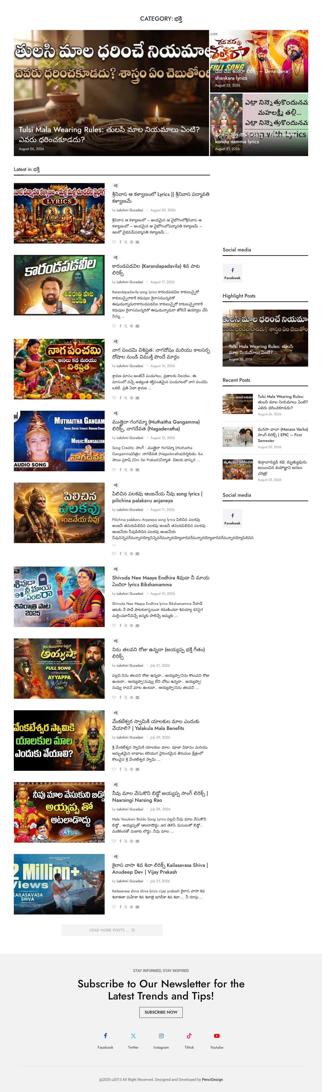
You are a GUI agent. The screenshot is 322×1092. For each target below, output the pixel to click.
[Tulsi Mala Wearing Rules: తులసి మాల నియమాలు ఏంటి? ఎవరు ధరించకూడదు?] (111, 93)
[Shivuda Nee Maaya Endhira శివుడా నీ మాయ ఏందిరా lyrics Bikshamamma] (59, 597)
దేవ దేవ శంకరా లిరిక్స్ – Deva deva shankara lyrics (251, 75)
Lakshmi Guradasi (130, 210)
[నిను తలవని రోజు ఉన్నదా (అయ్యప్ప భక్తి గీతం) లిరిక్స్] (59, 668)
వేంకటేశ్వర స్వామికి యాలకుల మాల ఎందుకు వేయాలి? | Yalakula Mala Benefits (155, 725)
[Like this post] (114, 242)
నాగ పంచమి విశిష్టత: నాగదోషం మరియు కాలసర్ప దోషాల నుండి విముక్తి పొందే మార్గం (161, 353)
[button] (227, 338)
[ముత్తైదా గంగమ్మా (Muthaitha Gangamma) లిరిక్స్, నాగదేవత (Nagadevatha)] (59, 441)
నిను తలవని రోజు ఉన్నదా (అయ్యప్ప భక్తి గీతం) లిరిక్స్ (158, 653)
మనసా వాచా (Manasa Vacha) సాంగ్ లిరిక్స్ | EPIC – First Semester (283, 435)
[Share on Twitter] (126, 242)
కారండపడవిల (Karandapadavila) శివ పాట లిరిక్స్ (156, 269)
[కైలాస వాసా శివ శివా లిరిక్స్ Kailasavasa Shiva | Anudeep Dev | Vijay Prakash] (59, 884)
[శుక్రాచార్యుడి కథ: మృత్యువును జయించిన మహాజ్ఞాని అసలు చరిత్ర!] (238, 469)
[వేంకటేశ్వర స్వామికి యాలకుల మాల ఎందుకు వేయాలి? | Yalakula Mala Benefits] (59, 740)
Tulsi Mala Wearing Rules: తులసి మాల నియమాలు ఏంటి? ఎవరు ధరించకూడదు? (109, 134)
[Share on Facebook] (120, 242)
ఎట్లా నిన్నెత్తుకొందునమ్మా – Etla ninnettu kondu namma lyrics (256, 138)
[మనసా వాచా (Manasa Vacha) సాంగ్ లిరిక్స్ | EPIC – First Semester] (238, 437)
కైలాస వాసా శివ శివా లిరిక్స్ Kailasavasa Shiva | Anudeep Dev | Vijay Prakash (160, 869)
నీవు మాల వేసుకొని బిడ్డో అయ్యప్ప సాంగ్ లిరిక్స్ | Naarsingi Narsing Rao (160, 797)
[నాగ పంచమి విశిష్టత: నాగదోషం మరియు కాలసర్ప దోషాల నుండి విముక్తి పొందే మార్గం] (59, 369)
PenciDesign (212, 1079)
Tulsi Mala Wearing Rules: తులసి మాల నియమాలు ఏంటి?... (261, 349)
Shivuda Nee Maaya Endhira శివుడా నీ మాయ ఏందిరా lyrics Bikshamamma (161, 581)
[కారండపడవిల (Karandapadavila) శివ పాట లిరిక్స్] (59, 285)
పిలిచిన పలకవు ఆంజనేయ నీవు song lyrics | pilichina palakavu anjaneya (157, 497)
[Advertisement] (265, 201)
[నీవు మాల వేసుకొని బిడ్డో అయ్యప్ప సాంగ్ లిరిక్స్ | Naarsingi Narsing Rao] (59, 812)
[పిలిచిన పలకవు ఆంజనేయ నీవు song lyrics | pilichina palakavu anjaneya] (59, 513)
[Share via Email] (137, 242)
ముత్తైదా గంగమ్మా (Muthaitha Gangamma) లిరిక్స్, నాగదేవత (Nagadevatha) (156, 425)
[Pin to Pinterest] (131, 242)
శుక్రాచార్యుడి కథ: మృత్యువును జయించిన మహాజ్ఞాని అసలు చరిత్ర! (282, 467)
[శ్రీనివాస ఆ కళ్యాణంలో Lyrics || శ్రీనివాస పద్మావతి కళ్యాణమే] (59, 213)
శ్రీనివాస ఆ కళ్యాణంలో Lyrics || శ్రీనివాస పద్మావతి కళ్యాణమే (161, 198)
